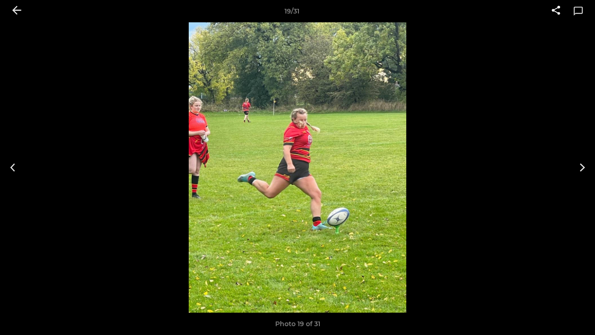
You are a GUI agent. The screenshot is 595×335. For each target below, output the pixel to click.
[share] (556, 11)
